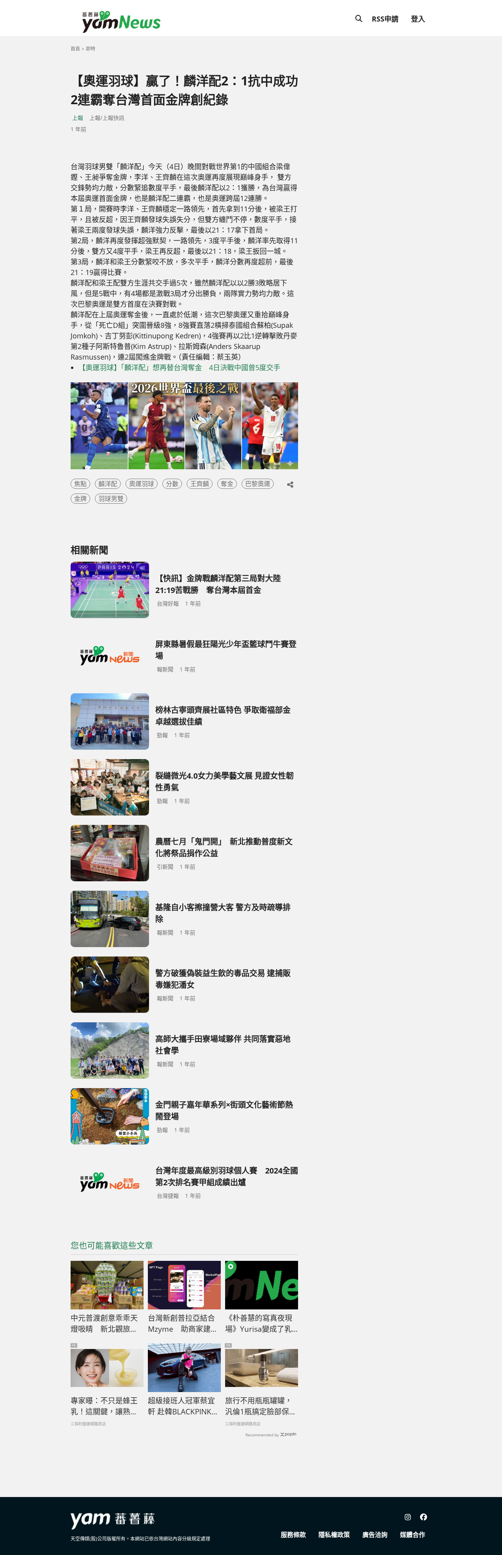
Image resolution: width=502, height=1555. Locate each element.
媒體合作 (412, 1534)
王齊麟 (199, 483)
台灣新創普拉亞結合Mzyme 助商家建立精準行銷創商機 (183, 1324)
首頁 (75, 48)
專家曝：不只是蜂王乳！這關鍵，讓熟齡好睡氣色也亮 (104, 1407)
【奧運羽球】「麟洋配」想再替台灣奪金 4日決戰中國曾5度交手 (179, 367)
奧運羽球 (141, 483)
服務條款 (293, 1534)
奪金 (227, 483)
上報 (77, 117)
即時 (90, 48)
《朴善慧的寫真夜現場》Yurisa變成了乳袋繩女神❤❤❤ (258, 1324)
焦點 (80, 483)
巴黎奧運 (257, 483)
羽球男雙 (111, 498)
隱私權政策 (334, 1534)
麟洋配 (107, 483)
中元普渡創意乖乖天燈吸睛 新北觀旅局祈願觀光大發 (104, 1324)
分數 (172, 483)
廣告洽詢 (374, 1534)
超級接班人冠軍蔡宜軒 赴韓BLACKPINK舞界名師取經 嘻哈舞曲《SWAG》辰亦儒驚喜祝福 (183, 1407)
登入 (418, 19)
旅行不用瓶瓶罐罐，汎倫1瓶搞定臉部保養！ (258, 1407)
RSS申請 (385, 19)
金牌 (80, 498)
